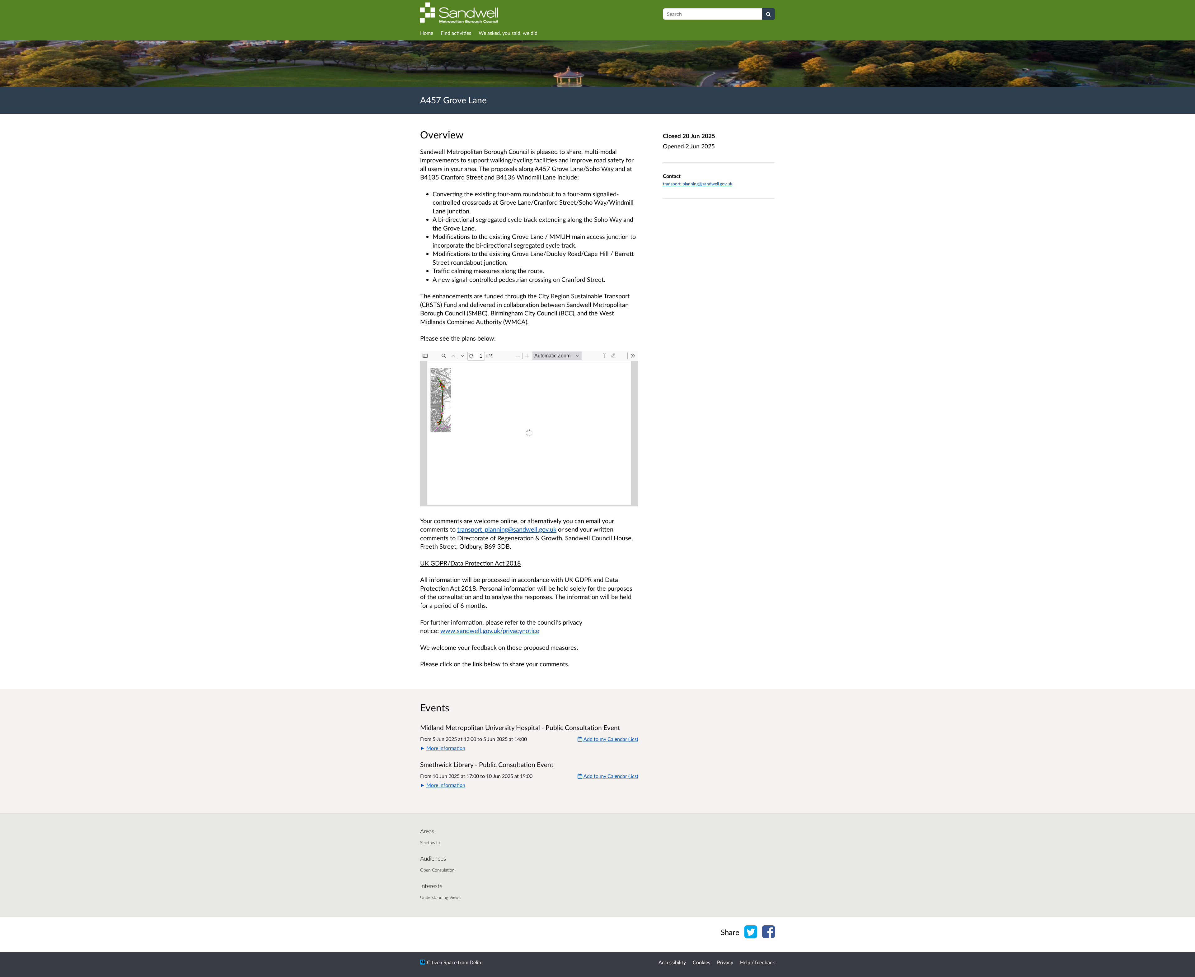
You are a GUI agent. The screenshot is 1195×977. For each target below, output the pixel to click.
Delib (475, 962)
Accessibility (672, 962)
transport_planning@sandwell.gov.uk (506, 529)
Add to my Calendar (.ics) (610, 739)
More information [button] (445, 748)
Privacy (725, 962)
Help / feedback (757, 962)
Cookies (701, 962)
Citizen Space (442, 962)
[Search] (768, 14)
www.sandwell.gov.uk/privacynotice (489, 630)
